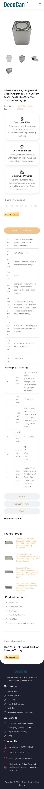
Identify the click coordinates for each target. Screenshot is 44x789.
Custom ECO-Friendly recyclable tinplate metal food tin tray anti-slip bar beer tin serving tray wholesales (26, 543)
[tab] (22, 230)
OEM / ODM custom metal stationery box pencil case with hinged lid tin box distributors (26, 586)
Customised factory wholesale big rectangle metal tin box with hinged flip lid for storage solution (28, 557)
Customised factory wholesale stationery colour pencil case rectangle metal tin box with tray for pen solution (27, 572)
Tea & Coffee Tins (25, 106)
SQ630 (20, 109)
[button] (7, 206)
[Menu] (40, 4)
